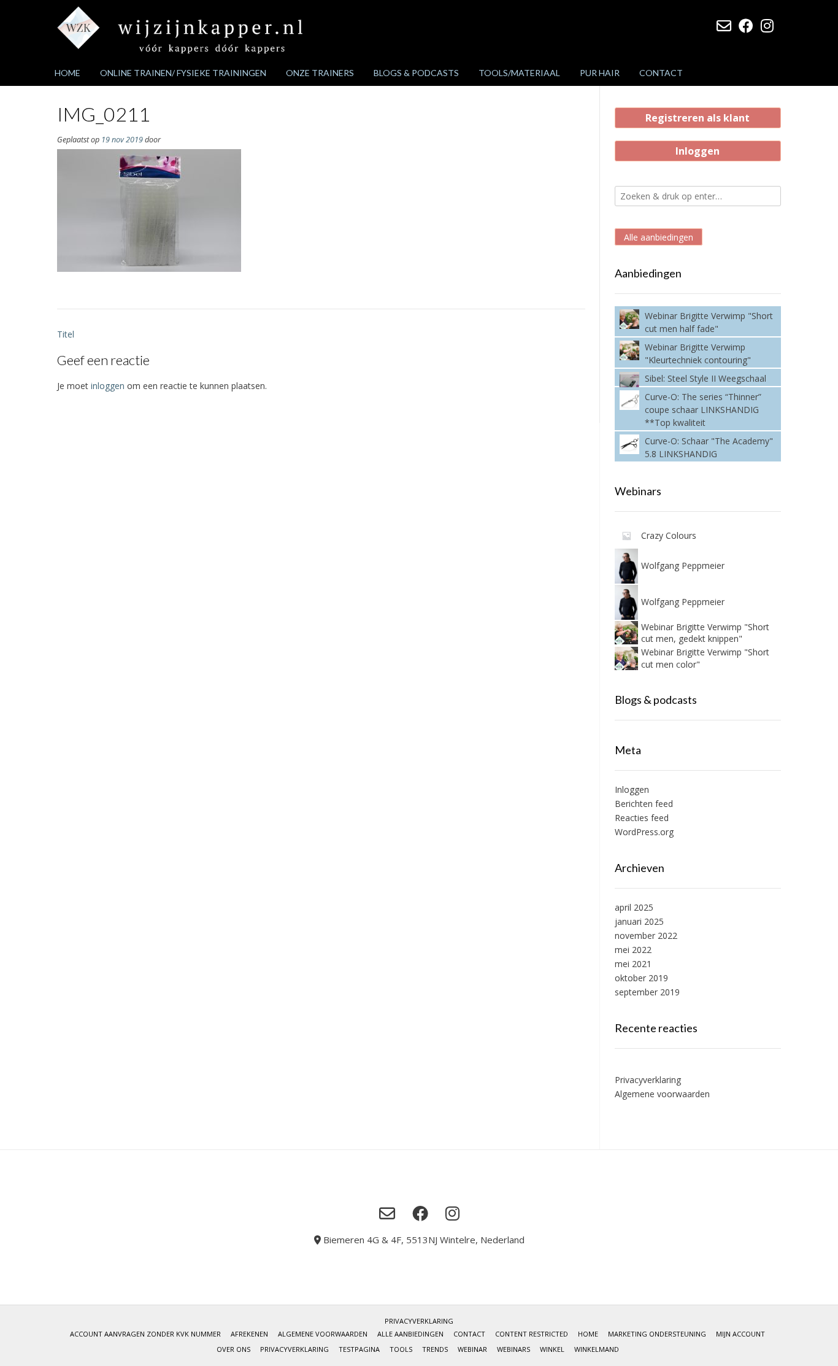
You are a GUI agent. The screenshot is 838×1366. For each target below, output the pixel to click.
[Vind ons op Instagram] (767, 26)
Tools (401, 1349)
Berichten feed (644, 803)
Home (67, 73)
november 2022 (646, 935)
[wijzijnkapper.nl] (179, 29)
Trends (435, 1349)
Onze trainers (320, 73)
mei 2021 (633, 964)
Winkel (552, 1349)
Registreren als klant (697, 118)
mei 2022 (633, 949)
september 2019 (647, 992)
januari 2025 (639, 921)
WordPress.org (644, 832)
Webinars (513, 1349)
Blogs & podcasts (416, 73)
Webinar (472, 1349)
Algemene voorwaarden (662, 1094)
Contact (661, 73)
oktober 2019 (641, 978)
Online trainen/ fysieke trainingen (183, 73)
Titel (65, 334)
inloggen (108, 386)
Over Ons (233, 1349)
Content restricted (531, 1333)
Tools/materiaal (519, 73)
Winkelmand (596, 1349)
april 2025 (634, 907)
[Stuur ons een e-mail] (724, 26)
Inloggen (697, 151)
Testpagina (359, 1349)
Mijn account (740, 1333)
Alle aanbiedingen (658, 237)
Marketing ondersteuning (657, 1333)
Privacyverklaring (648, 1080)
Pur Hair (600, 73)
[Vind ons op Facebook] (746, 26)
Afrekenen (249, 1333)
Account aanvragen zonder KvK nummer (145, 1333)
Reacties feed (642, 818)
